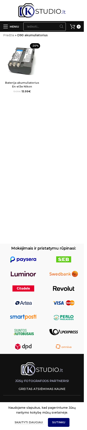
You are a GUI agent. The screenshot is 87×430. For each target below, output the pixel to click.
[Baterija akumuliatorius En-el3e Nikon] (22, 60)
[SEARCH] (61, 26)
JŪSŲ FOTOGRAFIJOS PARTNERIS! (42, 381)
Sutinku (58, 422)
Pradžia (8, 35)
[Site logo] (42, 10)
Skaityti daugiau (29, 422)
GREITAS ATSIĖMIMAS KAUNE (42, 389)
